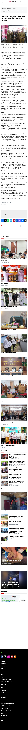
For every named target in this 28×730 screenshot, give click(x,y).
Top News (4, 488)
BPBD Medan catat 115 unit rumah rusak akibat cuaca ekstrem (14, 510)
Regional (3, 677)
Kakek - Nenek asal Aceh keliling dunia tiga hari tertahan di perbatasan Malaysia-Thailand (17, 463)
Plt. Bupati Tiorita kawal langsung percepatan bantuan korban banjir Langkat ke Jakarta (13, 421)
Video (2, 568)
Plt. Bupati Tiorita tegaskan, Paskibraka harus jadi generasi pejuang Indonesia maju (13, 305)
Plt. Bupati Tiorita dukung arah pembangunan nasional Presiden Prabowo (13, 328)
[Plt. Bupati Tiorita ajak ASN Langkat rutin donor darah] (14, 389)
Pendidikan (4, 695)
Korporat (3, 718)
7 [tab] (17, 590)
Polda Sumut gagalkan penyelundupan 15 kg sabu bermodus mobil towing (11, 584)
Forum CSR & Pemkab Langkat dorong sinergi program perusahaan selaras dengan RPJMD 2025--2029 (13, 259)
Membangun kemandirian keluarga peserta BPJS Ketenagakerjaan (11, 639)
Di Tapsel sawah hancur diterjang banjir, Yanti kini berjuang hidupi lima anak (16, 516)
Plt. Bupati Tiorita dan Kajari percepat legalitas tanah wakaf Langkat (14, 375)
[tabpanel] (14, 556)
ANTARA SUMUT (20, 229)
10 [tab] (23, 590)
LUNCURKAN (17, 226)
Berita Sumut (11, 8)
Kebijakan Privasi (5, 706)
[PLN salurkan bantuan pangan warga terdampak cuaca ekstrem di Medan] (4, 470)
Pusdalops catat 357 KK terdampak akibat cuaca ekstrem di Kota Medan (15, 476)
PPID (2, 720)
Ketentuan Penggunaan (7, 703)
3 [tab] (14, 566)
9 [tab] (21, 590)
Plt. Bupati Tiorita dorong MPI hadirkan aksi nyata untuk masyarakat (13, 444)
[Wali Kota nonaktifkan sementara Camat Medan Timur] (4, 523)
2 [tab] (12, 566)
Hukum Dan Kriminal (6, 681)
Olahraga (3, 684)
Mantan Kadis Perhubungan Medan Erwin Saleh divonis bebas (16, 483)
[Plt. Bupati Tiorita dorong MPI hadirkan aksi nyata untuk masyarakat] (14, 435)
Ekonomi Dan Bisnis (6, 679)
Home (5, 8)
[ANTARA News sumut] (15, 1)
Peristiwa (3, 690)
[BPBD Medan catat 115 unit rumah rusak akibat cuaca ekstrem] (14, 501)
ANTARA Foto (4, 715)
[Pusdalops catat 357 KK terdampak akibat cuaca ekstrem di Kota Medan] (4, 476)
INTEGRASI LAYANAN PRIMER (8, 229)
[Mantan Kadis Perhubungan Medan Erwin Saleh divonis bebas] (4, 483)
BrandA (3, 713)
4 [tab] (16, 566)
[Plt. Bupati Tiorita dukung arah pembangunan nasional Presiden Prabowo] (14, 319)
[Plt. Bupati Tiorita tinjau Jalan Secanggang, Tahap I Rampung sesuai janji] (14, 343)
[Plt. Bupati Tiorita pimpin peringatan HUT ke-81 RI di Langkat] (14, 273)
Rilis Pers (3, 697)
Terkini (3, 661)
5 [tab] (18, 566)
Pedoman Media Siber (6, 710)
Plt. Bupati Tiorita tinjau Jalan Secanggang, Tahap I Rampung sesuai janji (13, 351)
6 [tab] (15, 590)
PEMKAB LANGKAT (8, 226)
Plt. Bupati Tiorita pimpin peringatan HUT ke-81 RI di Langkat (14, 282)
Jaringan (3, 701)
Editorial (3, 687)
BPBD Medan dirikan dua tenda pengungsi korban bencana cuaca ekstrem (17, 456)
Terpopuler (4, 450)
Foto (2, 544)
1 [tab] (10, 566)
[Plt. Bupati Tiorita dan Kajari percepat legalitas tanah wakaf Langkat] (14, 366)
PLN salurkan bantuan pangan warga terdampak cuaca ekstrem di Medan (17, 469)
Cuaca (2, 692)
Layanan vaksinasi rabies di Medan (11, 561)
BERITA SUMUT (5, 231)
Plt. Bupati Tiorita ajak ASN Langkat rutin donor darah (12, 398)
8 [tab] (19, 590)
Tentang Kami (4, 708)
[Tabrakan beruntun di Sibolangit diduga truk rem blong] (4, 538)
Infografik (4, 591)
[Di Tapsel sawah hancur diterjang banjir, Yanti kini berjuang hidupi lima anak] (4, 517)
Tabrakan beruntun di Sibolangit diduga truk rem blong (17, 537)
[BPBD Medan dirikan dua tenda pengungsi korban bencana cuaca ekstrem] (4, 456)
